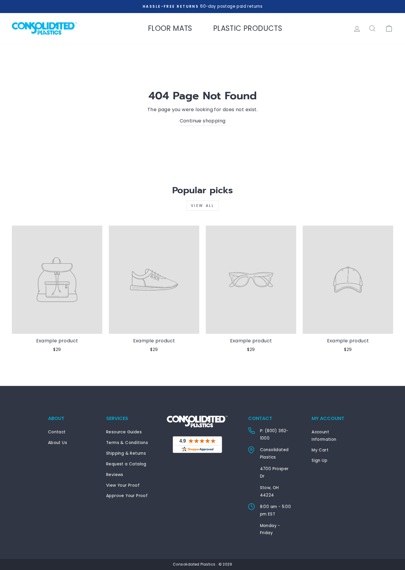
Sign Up (319, 460)
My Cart (320, 450)
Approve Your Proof (127, 496)
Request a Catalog (126, 464)
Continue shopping (203, 120)
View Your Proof (123, 485)
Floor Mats (170, 28)
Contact (57, 432)
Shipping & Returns (126, 453)
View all (202, 205)
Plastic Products (247, 28)
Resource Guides (124, 432)
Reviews (114, 475)
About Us (57, 443)
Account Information (324, 435)
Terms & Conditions (127, 443)
